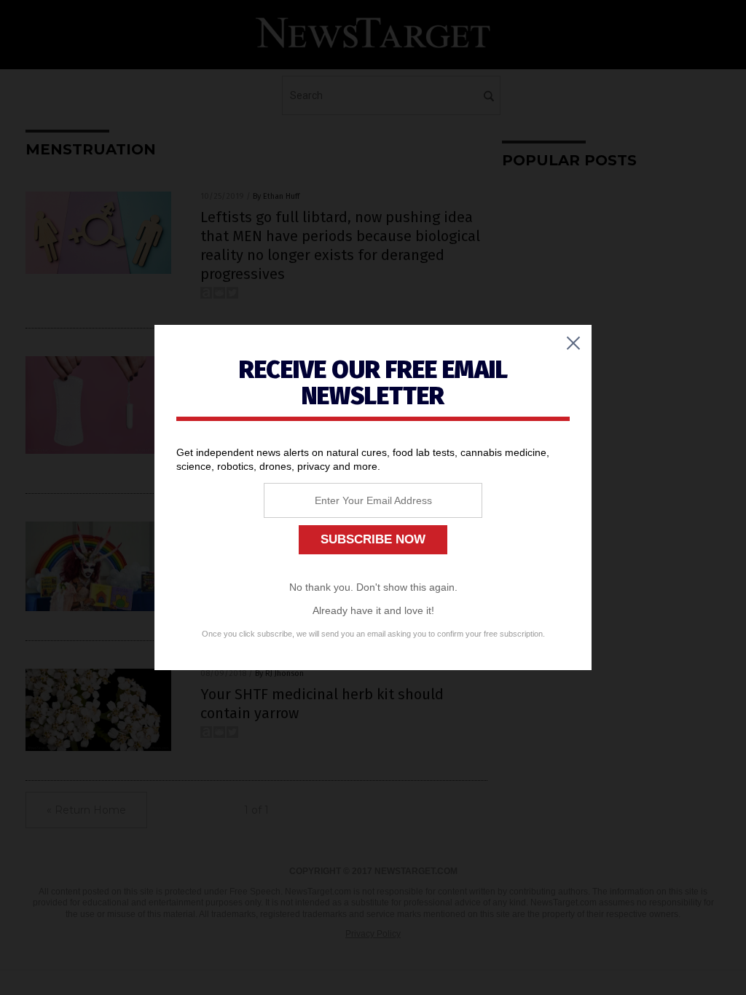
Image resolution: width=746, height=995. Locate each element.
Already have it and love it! (373, 610)
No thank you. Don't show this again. (373, 587)
